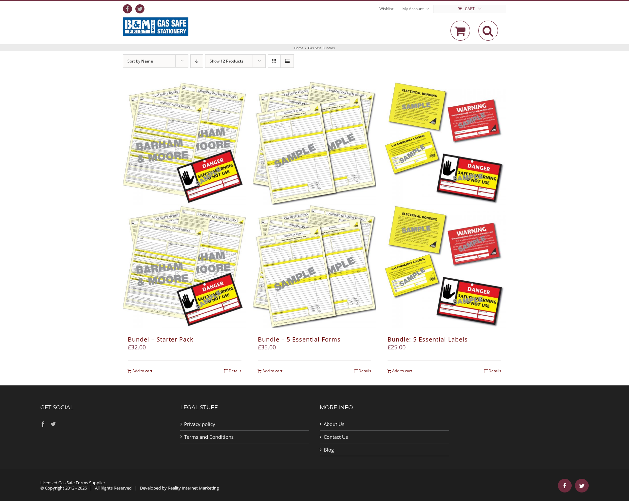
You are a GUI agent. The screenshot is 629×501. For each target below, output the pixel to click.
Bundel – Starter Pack (160, 339)
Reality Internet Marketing (193, 488)
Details (235, 371)
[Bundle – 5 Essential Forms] (314, 205)
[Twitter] (53, 424)
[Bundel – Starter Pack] (184, 205)
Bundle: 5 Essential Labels (428, 339)
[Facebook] (43, 424)
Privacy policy (199, 424)
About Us (334, 424)
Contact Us (336, 437)
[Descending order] (196, 61)
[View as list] (287, 61)
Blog (329, 450)
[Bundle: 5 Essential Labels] (444, 205)
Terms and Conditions (209, 437)
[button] (488, 30)
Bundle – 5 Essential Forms (299, 339)
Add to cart (142, 371)
